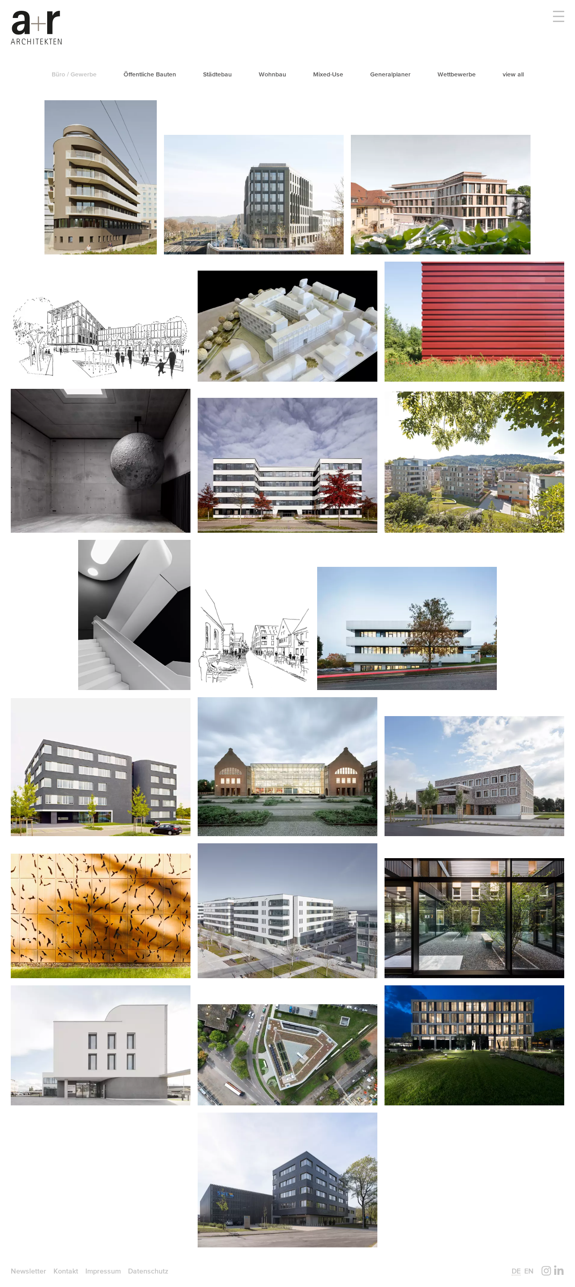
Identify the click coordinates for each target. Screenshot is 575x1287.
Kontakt (65, 1271)
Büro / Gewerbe (74, 74)
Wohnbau (272, 74)
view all (513, 74)
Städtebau (217, 74)
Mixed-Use (328, 74)
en (529, 1271)
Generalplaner (390, 74)
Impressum (103, 1271)
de (516, 1271)
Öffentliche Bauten (150, 74)
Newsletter (28, 1271)
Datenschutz (148, 1271)
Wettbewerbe (457, 74)
